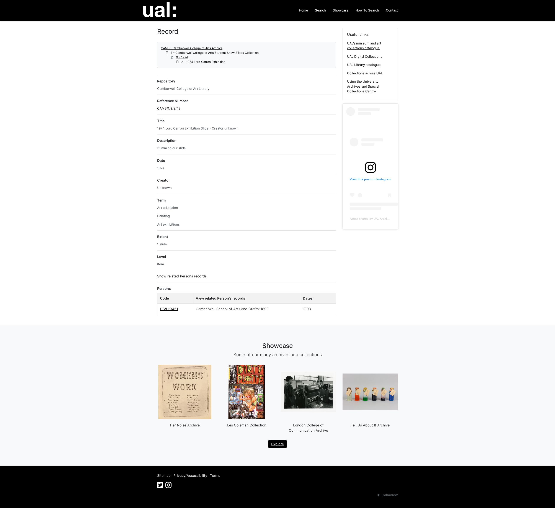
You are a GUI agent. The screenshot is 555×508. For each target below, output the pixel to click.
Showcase (341, 10)
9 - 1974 (182, 57)
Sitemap (164, 475)
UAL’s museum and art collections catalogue (364, 45)
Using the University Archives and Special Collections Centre (363, 86)
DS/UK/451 (169, 309)
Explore (277, 444)
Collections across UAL (365, 73)
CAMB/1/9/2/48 (169, 108)
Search (320, 10)
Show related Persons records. (182, 276)
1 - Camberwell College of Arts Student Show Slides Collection (215, 52)
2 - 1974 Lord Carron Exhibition (203, 62)
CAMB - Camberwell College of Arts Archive (191, 48)
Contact (392, 10)
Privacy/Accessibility (190, 475)
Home (303, 10)
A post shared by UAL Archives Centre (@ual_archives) (387, 218)
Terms (215, 475)
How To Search (367, 10)
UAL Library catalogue (364, 65)
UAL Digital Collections (364, 56)
